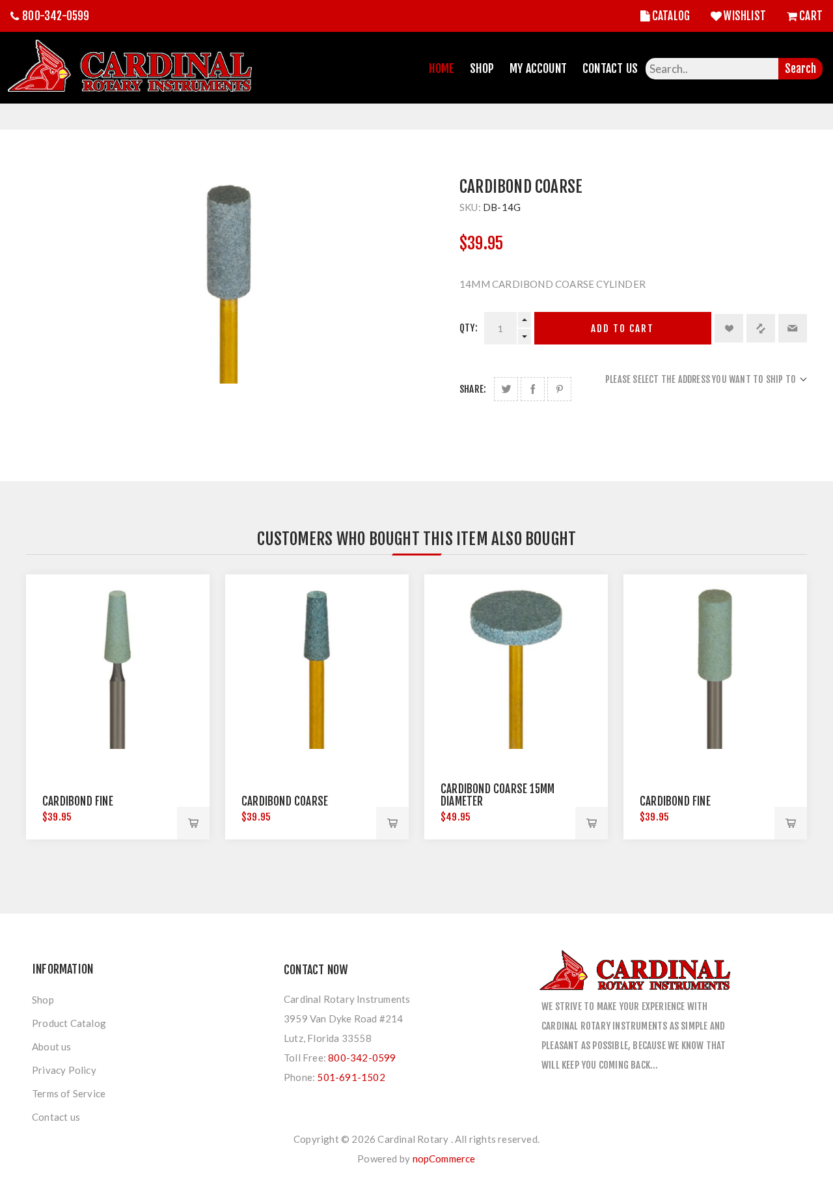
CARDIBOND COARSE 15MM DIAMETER (497, 795)
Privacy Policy (64, 1070)
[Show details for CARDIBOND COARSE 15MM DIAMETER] (516, 666)
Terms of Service (68, 1093)
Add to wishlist (729, 328)
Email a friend (792, 328)
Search (800, 69)
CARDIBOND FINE (77, 801)
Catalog (671, 16)
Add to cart (622, 328)
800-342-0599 (55, 16)
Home (441, 68)
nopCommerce (444, 1158)
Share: (472, 389)
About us (52, 1046)
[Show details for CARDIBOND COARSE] (317, 666)
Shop (482, 68)
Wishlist (745, 16)
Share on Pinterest (559, 389)
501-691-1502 (351, 1077)
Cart (811, 16)
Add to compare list (760, 328)
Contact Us (610, 68)
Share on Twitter (506, 389)
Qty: (468, 328)
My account (538, 68)
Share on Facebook (533, 389)
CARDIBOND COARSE (284, 801)
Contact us (56, 1117)
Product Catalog (69, 1023)
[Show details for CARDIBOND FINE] (118, 666)
